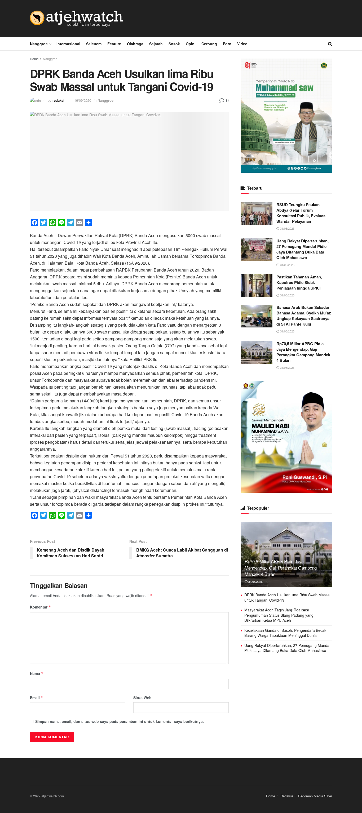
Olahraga (135, 43)
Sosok (174, 43)
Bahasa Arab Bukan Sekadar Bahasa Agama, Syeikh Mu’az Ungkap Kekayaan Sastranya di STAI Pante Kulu (303, 315)
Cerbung (209, 43)
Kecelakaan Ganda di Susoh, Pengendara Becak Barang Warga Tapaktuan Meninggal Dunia (285, 633)
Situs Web (142, 697)
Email (36, 697)
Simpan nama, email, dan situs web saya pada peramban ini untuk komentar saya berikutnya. (119, 721)
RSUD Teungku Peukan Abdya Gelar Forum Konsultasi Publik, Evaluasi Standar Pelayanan (301, 213)
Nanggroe (39, 43)
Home (34, 58)
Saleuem (93, 43)
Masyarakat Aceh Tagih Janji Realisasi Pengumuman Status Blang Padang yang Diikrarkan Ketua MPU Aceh (279, 615)
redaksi (58, 100)
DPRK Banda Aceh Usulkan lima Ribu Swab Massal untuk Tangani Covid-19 (287, 597)
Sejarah (156, 43)
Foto (227, 43)
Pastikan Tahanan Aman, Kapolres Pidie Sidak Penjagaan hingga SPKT (299, 282)
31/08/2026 (286, 228)
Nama (37, 673)
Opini (191, 43)
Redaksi (286, 795)
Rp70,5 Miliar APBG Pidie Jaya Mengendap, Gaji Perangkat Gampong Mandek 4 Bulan (303, 352)
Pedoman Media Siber (315, 795)
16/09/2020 (82, 100)
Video (242, 43)
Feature (114, 43)
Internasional (68, 43)
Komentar (40, 607)
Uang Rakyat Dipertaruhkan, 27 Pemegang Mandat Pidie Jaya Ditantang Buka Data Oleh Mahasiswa (302, 249)
